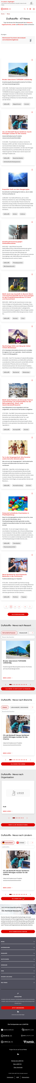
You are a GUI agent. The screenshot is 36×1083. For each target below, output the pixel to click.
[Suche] (25, 9)
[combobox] (18, 637)
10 (26, 684)
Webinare (4, 965)
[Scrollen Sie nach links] (30, 633)
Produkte (4, 953)
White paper (5, 959)
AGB (17, 1077)
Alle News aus (17, 898)
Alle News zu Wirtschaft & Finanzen (18, 689)
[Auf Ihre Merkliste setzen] (32, 60)
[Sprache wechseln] (30, 9)
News (3, 941)
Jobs (2, 970)
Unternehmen (5, 947)
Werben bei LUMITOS (17, 1061)
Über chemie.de (18, 1067)
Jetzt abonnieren (18, 1008)
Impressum (10, 1077)
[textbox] (18, 637)
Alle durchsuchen (18, 614)
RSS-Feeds (4, 982)
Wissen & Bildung (6, 976)
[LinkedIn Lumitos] (18, 1054)
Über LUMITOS (17, 1064)
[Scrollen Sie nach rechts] (32, 633)
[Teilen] (27, 9)
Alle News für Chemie (18, 764)
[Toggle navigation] (34, 9)
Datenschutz (25, 1077)
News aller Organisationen (18, 825)
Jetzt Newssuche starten (18, 931)
